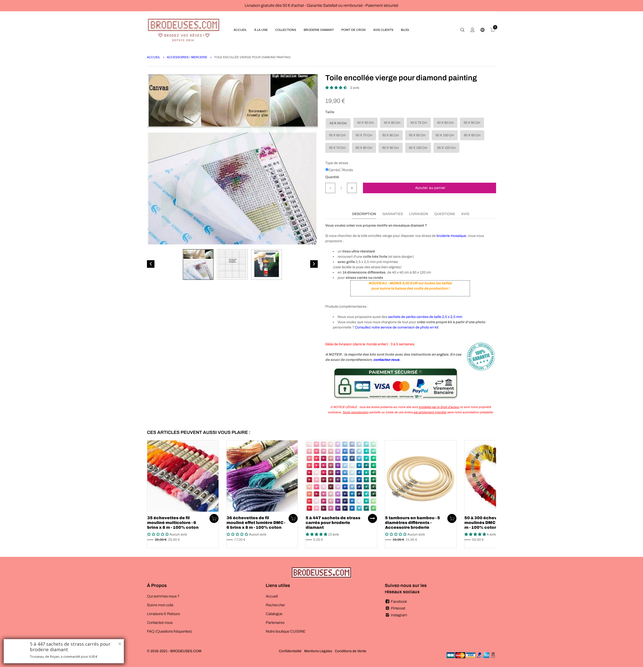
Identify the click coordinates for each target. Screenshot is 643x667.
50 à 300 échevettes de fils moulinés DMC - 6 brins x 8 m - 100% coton (493, 522)
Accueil (154, 57)
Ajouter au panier (430, 188)
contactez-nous (386, 360)
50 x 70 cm (364, 135)
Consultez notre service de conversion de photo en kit (396, 327)
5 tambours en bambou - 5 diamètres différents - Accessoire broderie (412, 522)
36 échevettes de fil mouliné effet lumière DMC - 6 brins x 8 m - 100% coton (256, 522)
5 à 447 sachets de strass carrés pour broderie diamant (333, 522)
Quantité (332, 177)
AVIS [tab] (465, 214)
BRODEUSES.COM (185, 651)
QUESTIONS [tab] (444, 214)
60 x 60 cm (472, 135)
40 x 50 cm (365, 122)
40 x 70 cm (418, 122)
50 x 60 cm (337, 135)
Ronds (348, 170)
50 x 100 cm (445, 135)
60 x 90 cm (390, 148)
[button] (336, 88)
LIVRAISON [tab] (418, 214)
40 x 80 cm (445, 122)
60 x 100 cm (418, 148)
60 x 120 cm (446, 148)
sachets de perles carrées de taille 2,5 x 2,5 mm (425, 317)
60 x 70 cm (337, 148)
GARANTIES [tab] (392, 214)
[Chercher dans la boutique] (462, 30)
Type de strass (336, 163)
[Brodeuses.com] (183, 30)
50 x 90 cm (417, 135)
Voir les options (372, 518)
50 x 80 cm (390, 135)
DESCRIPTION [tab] (364, 214)
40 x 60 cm (392, 122)
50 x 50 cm (472, 122)
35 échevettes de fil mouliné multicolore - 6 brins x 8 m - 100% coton (173, 522)
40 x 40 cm (338, 123)
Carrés (334, 170)
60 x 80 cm (364, 148)
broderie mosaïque (451, 236)
